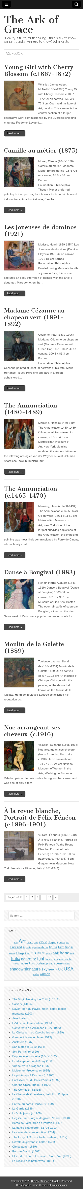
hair (56, 953)
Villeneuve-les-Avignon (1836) (31, 1065)
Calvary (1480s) (22, 1003)
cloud (43, 942)
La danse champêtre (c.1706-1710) (35, 1127)
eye (34, 947)
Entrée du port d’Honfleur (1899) (33, 1103)
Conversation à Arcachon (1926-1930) (36, 1027)
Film (61, 947)
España (27, 947)
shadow (16, 969)
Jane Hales (19, 1018)
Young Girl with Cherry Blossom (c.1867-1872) (39, 71)
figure (53, 947)
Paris (32, 963)
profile (49, 963)
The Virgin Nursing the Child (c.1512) (36, 999)
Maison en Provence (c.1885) (31, 1070)
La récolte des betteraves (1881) (33, 1160)
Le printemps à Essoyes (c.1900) (33, 1075)
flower (12, 953)
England (16, 947)
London (49, 959)
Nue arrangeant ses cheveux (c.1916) (32, 731)
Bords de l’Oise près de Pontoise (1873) (37, 1122)
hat (72, 953)
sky (45, 969)
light (40, 958)
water (36, 974)
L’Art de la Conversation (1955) (32, 1023)
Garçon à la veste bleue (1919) (32, 1037)
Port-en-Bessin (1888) (26, 1151)
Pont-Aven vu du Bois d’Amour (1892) (36, 1080)
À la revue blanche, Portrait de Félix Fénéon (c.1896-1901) (40, 817)
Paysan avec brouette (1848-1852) (34, 1056)
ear (67, 942)
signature (32, 969)
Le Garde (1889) (23, 1108)
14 (49, 897)
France (37, 952)
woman (45, 974)
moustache (65, 959)
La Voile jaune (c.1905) (27, 1113)
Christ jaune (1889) (24, 1146)
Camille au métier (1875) (41, 150)
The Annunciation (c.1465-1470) (30, 492)
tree (51, 969)
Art (22, 941)
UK (60, 969)
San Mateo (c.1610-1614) (28, 1046)
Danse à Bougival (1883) (40, 572)
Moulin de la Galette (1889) (34, 647)
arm (16, 942)
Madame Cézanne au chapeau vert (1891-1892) (34, 317)
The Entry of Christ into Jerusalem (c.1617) (39, 1137)
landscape (28, 959)
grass (49, 953)
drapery (53, 942)
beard (30, 942)
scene (58, 963)
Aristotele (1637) (22, 1042)
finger (69, 947)
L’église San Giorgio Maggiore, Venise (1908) (41, 1118)
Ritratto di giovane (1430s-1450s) (33, 1142)
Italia (15, 958)
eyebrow (42, 947)
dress (62, 942)
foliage (20, 953)
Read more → (15, 133)
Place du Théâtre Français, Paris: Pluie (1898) (41, 1156)
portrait (41, 963)
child (36, 942)
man (56, 959)
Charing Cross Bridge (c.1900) (31, 1084)
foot (27, 953)
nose (24, 963)
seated (66, 963)
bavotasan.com (58, 1185)
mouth (16, 963)
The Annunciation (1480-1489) (30, 409)
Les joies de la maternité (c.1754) (33, 1132)
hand (65, 953)
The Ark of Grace (31, 25)
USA (69, 968)
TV (56, 969)
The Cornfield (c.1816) (26, 1089)
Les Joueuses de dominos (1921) (40, 231)
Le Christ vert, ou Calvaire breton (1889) (38, 1032)
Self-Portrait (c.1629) (25, 1051)
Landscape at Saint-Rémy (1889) (33, 1061)
